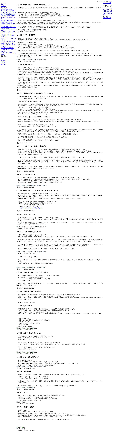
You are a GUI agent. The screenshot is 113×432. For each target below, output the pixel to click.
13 (107, 10)
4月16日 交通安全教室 (7, 48)
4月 (1, 59)
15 (110, 10)
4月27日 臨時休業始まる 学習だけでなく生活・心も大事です (8, 28)
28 (109, 13)
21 (109, 12)
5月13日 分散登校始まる (8, 14)
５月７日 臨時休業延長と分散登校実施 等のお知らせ (8, 17)
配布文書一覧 (107, 18)
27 (107, 13)
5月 (1, 57)
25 (105, 13)
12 (106, 10)
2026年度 (3, 61)
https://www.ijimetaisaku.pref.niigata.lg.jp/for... (31, 208)
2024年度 (3, 64)
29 (110, 13)
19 (106, 12)
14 (109, 10)
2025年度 (3, 62)
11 (105, 10)
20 (107, 12)
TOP (2, 4)
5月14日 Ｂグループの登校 (8, 12)
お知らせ (3, 6)
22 (110, 12)
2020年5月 (108, 3)
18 (105, 12)
